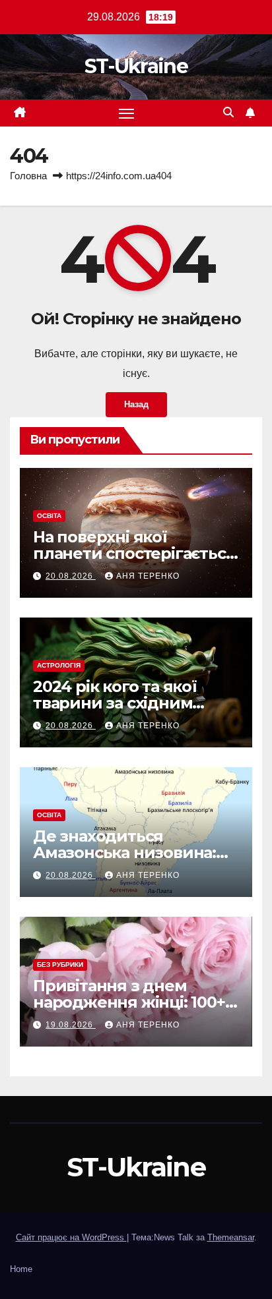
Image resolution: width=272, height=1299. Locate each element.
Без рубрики (60, 964)
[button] (228, 112)
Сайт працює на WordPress (71, 1237)
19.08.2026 (71, 1024)
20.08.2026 (71, 576)
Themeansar (230, 1237)
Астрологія (59, 665)
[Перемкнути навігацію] (126, 113)
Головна (28, 175)
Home (21, 1269)
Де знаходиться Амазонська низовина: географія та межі (124, 852)
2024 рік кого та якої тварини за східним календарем (115, 703)
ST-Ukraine (136, 66)
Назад (136, 404)
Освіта (49, 515)
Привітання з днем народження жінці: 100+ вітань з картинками (129, 1002)
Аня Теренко (148, 576)
